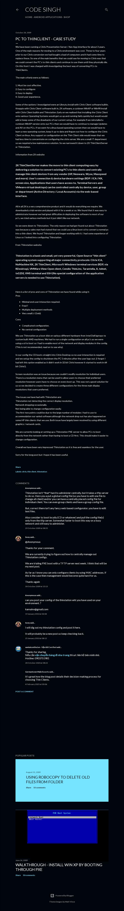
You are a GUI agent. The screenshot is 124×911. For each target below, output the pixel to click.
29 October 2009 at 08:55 (36, 528)
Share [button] (18, 467)
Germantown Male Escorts (37, 672)
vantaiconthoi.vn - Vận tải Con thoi (40, 647)
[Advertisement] (62, 723)
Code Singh (43, 9)
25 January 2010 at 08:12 (36, 638)
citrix (24, 471)
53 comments (39, 787)
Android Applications (48, 17)
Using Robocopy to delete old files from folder (58, 779)
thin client (31, 471)
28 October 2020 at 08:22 (36, 663)
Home (28, 17)
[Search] (106, 9)
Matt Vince (70, 901)
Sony (27, 537)
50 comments (29, 875)
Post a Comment (25, 691)
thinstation (42, 471)
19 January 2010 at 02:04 (36, 614)
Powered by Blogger (65, 895)
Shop (67, 17)
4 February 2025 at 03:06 (36, 684)
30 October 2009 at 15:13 (36, 586)
